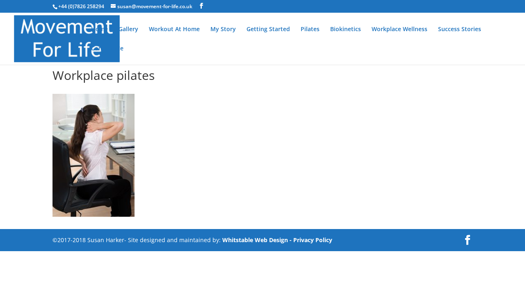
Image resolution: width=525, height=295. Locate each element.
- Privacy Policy (311, 240)
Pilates (310, 29)
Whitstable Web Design (255, 240)
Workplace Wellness (399, 29)
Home (99, 29)
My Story (223, 29)
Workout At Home (174, 29)
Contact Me (107, 48)
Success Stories (459, 29)
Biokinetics (345, 29)
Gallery (128, 29)
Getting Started (268, 29)
